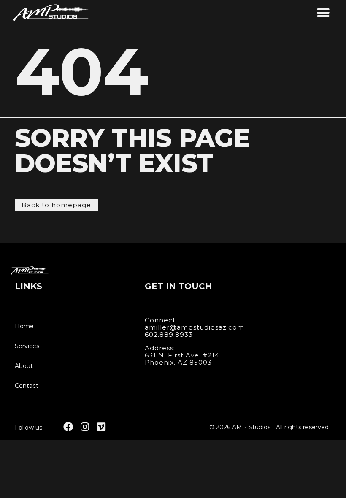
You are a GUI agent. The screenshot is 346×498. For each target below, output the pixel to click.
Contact (26, 386)
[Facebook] (68, 427)
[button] (323, 13)
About (24, 366)
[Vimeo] (101, 427)
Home (24, 326)
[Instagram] (84, 427)
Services (27, 346)
